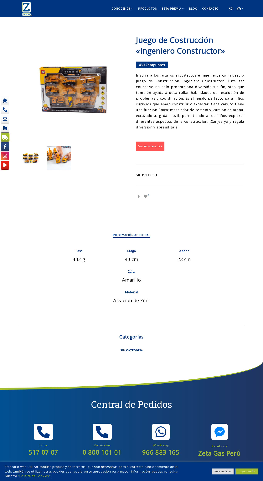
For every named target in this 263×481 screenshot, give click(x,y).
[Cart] (239, 8)
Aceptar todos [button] (247, 471)
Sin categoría (131, 350)
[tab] (131, 235)
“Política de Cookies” (34, 476)
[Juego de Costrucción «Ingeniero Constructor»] (139, 196)
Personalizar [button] (222, 471)
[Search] (231, 8)
